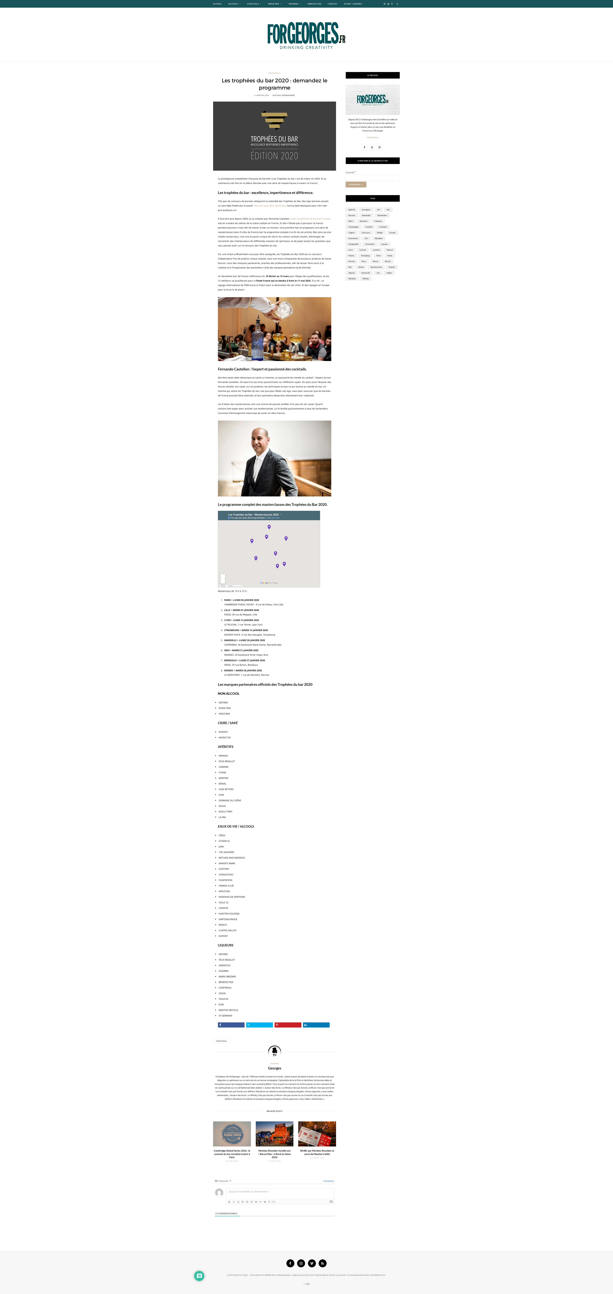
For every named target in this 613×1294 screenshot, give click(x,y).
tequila (392, 267)
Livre (350, 250)
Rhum (375, 261)
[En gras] (229, 1202)
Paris (378, 255)
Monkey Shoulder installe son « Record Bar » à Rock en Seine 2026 (274, 1154)
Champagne (353, 227)
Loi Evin (362, 250)
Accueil (217, 4)
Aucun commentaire (284, 95)
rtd (350, 267)
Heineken (379, 238)
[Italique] (233, 1202)
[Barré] (242, 1202)
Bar (388, 209)
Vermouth (365, 273)
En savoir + (373, 137)
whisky (366, 278)
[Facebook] (290, 1263)
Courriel (351, 172)
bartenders (382, 215)
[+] (273, 1201)
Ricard (387, 261)
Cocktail (221, 1041)
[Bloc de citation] (256, 1202)
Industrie (273, 4)
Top (307, 1284)
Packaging (365, 255)
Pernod (351, 261)
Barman (351, 215)
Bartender (366, 215)
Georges (274, 1068)
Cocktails (253, 4)
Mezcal (390, 250)
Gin (366, 238)
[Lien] (265, 1202)
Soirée (361, 267)
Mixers (351, 255)
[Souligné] (238, 1202)
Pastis (389, 255)
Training (293, 4)
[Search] (397, 4)
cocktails (383, 227)
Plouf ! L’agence (353, 4)
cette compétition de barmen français (311, 218)
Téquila (351, 273)
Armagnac (366, 209)
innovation (370, 244)
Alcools (233, 4)
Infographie (353, 244)
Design (380, 232)
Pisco (364, 261)
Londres (376, 250)
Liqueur (384, 244)
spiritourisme (376, 267)
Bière (350, 221)
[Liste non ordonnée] (251, 1202)
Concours (366, 232)
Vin (378, 273)
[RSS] (323, 1263)
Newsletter (314, 4)
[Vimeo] (312, 1263)
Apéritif (351, 209)
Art (378, 209)
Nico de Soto (261, 205)
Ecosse (392, 232)
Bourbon (363, 221)
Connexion (328, 1181)
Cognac (351, 232)
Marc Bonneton (277, 205)
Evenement (353, 238)
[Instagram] (301, 1263)
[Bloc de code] (260, 1202)
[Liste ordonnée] (247, 1202)
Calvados (378, 221)
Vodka (389, 273)
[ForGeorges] (306, 34)
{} (269, 1201)
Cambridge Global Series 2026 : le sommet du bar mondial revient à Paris (232, 1154)
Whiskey (352, 278)
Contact (332, 4)
